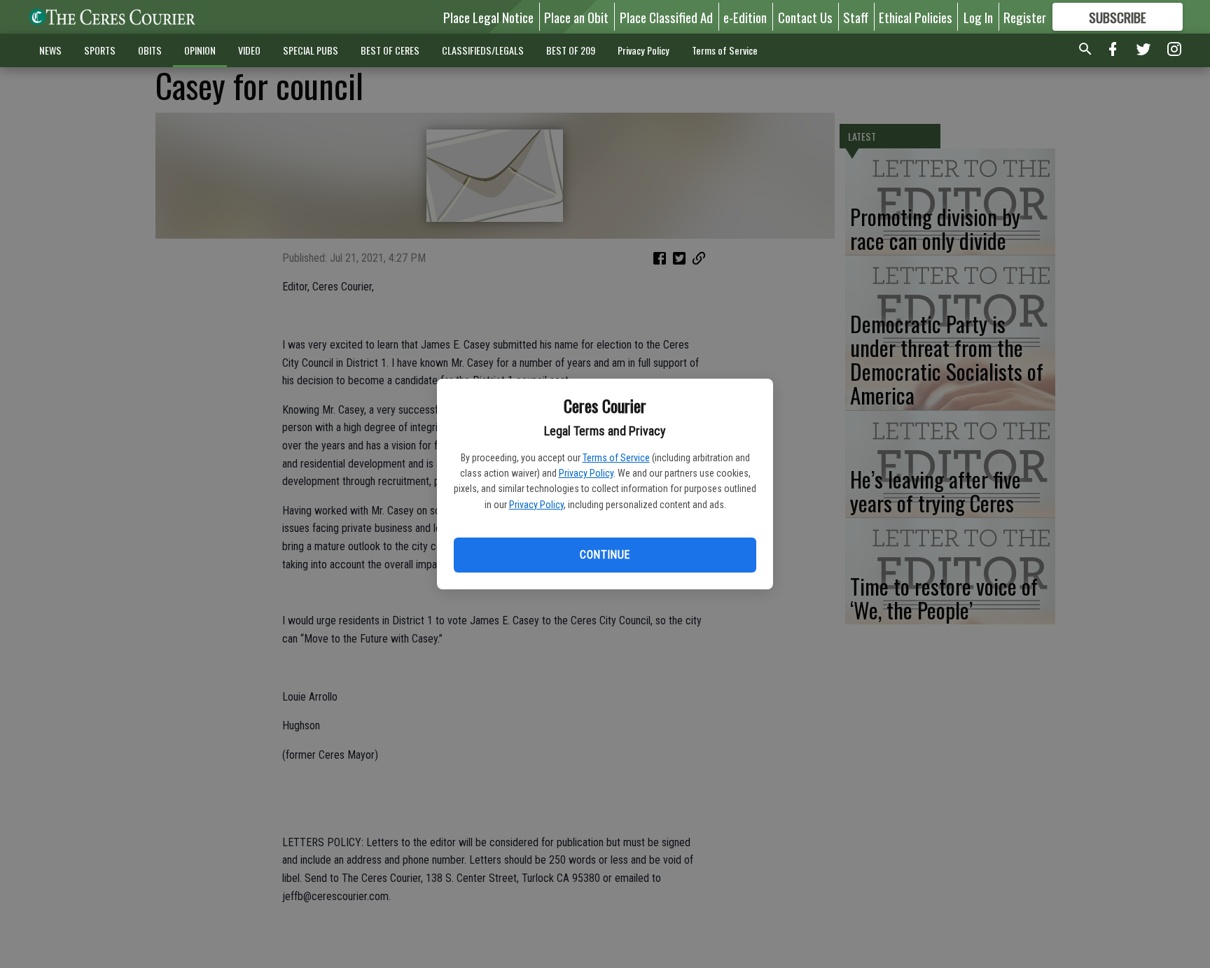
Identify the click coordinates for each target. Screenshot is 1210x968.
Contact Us (805, 17)
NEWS (50, 50)
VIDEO (249, 50)
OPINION (200, 50)
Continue (605, 554)
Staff (855, 17)
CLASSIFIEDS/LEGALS (483, 50)
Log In (978, 17)
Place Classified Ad (666, 17)
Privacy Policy (586, 473)
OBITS (150, 50)
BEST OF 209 (570, 50)
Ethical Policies (915, 17)
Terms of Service (616, 457)
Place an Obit (576, 17)
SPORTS (100, 50)
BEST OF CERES (390, 50)
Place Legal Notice (488, 17)
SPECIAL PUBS (310, 50)
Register (1024, 17)
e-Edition (745, 17)
